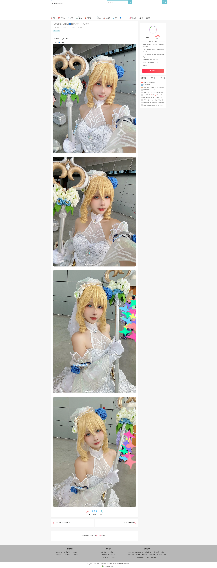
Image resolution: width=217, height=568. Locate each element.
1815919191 (111, 554)
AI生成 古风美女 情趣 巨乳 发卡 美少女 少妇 (152, 105)
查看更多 (145, 65)
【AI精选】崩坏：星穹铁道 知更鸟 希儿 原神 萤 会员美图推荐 (156, 92)
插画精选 (58, 554)
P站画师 (79, 2)
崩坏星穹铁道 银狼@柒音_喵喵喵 (150, 60)
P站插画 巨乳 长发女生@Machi (149, 90)
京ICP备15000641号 (124, 564)
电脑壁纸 (75, 554)
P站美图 (85, 2)
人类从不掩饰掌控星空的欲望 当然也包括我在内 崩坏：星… (153, 51)
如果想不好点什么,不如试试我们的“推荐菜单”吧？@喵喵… (153, 45)
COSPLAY (73, 2)
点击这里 (98, 536)
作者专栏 (153, 70)
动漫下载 (90, 2)
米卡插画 (57, 27)
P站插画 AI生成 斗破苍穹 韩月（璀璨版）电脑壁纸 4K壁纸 (156, 100)
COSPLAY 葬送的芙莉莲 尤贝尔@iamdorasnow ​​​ (153, 87)
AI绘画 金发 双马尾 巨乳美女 (149, 82)
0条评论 (80, 27)
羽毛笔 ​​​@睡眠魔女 (129, 522)
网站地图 (116, 564)
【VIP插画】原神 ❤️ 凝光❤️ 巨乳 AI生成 (152, 95)
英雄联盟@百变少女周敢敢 (62, 522)
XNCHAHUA (111, 557)
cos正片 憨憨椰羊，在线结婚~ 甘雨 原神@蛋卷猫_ (153, 56)
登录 (164, 2)
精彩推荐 (67, 2)
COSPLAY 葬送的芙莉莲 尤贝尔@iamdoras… (153, 63)
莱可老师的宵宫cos (147, 84)
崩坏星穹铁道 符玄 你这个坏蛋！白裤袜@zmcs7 (153, 102)
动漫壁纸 (67, 552)
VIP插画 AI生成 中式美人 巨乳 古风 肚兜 (152, 97)
